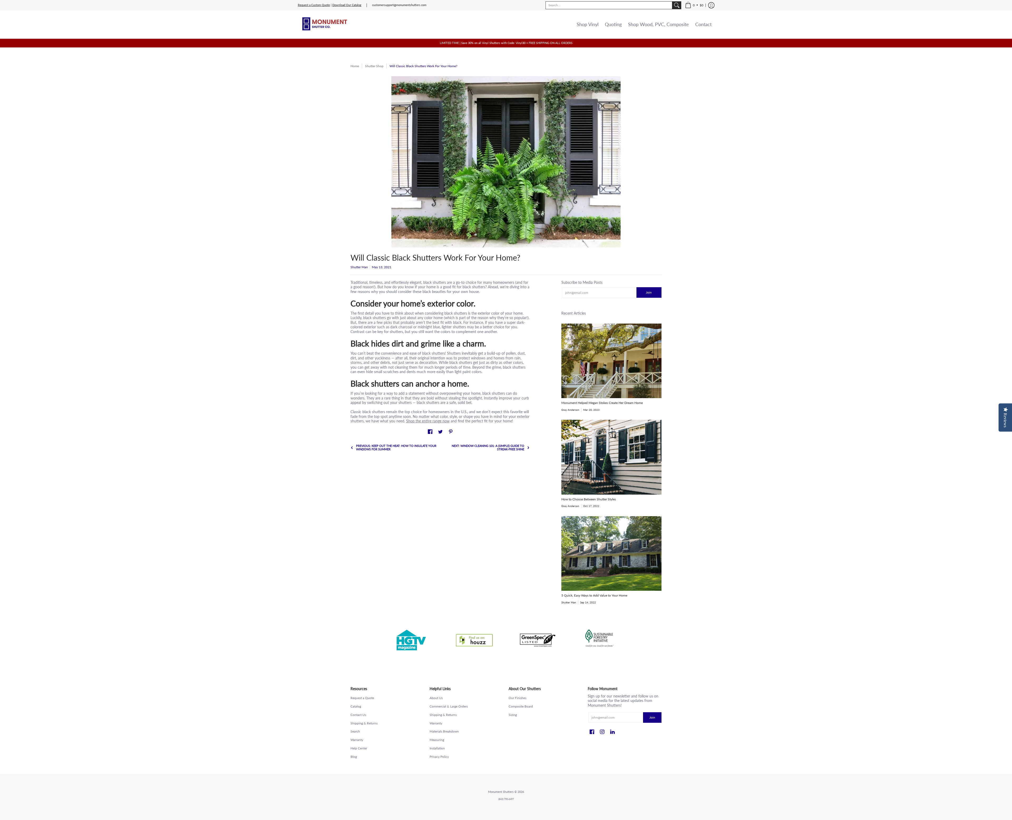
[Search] (676, 5)
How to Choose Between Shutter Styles (588, 499)
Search (355, 731)
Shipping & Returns (364, 723)
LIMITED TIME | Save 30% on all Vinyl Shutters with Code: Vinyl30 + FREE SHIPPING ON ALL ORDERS (506, 43)
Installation (437, 748)
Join (649, 292)
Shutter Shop (374, 66)
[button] (694, 5)
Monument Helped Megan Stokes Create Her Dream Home (602, 403)
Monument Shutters (501, 791)
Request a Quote (362, 698)
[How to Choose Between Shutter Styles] (611, 457)
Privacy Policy (439, 757)
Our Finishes (517, 698)
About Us (436, 698)
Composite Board (521, 706)
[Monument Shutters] (324, 24)
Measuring (437, 740)
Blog (354, 757)
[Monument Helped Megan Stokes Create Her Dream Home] (611, 361)
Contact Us (358, 715)
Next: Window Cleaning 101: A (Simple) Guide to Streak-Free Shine (488, 447)
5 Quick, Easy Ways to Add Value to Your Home (594, 595)
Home (355, 66)
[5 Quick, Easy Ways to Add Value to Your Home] (611, 553)
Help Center (359, 748)
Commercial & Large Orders (449, 706)
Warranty (357, 740)
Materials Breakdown (444, 731)
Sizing (513, 715)
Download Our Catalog (346, 5)
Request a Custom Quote (314, 5)
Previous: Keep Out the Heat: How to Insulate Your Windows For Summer (396, 447)
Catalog (356, 706)
